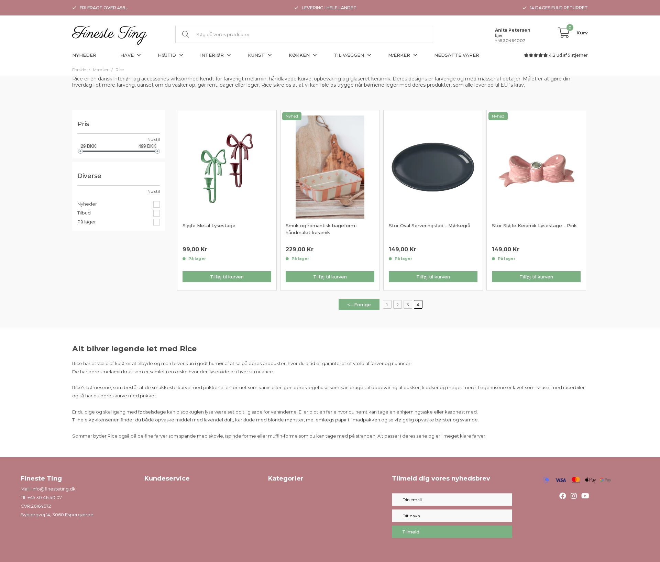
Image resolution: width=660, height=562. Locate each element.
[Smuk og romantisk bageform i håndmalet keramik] (330, 166)
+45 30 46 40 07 (45, 497)
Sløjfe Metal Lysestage (209, 225)
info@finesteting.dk (54, 489)
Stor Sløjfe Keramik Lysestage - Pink (534, 225)
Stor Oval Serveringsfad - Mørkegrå (429, 225)
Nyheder (84, 55)
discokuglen (190, 412)
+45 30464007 (510, 40)
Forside (79, 69)
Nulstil (153, 139)
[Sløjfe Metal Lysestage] (227, 166)
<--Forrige (359, 304)
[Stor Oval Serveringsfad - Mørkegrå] (433, 166)
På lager (86, 221)
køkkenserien (104, 419)
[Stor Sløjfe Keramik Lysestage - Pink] (536, 166)
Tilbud (84, 213)
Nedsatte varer (456, 55)
